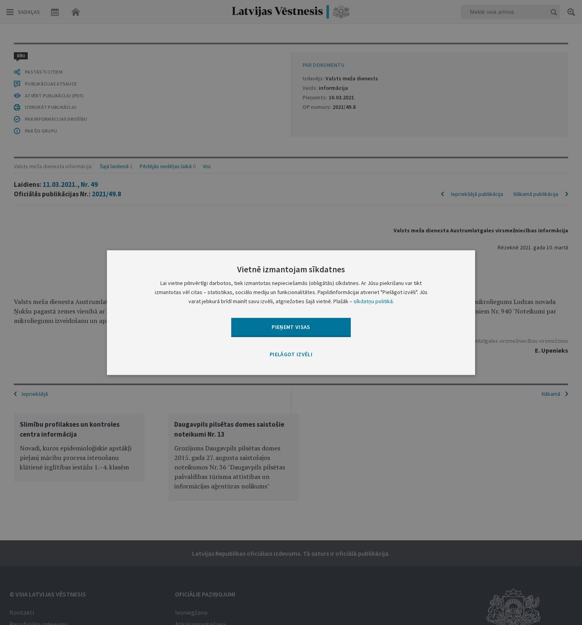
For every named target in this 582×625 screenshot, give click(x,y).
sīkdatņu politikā (373, 301)
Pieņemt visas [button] (291, 327)
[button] (291, 355)
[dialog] (291, 312)
